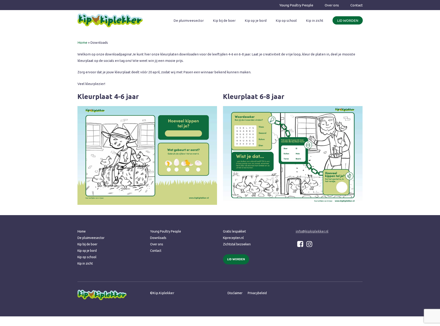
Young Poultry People (165, 231)
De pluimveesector (90, 238)
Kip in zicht (85, 263)
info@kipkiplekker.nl (312, 231)
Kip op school (86, 257)
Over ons (156, 244)
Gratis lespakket (234, 231)
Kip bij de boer (87, 244)
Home (82, 42)
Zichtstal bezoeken (237, 244)
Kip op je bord (87, 250)
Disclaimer (235, 293)
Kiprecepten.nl (233, 238)
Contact (155, 250)
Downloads (158, 238)
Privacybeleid (257, 293)
